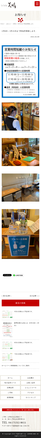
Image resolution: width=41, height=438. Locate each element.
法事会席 (10, 388)
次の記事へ (34, 296)
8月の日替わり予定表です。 (24, 342)
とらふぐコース (31, 388)
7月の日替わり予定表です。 (24, 354)
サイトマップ (31, 397)
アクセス (30, 393)
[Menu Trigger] (37, 3)
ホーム (10, 378)
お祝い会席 (31, 383)
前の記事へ (7, 296)
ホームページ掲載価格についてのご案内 (15, 365)
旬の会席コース (10, 383)
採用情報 (10, 397)
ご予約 (10, 393)
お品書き (30, 378)
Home (2, 24)
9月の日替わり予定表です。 (24, 311)
